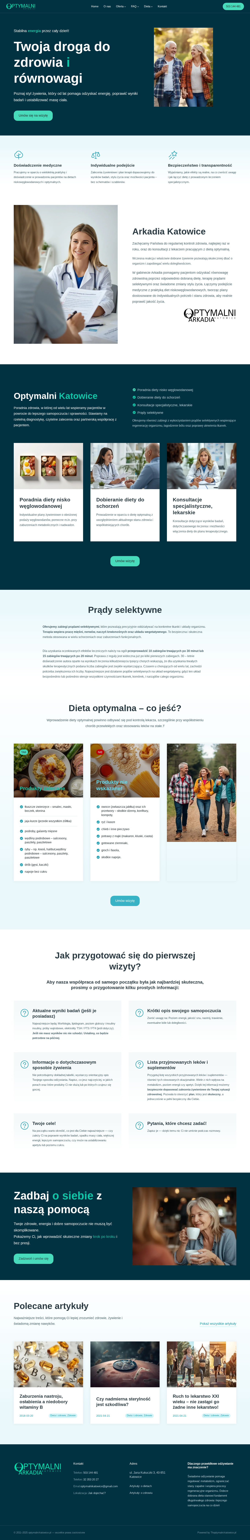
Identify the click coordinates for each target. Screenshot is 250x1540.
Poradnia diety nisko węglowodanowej (165, 390)
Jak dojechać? (97, 1493)
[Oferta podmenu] (125, 6)
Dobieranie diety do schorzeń (158, 397)
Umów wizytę (125, 561)
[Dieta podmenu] (152, 6)
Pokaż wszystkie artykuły (218, 1324)
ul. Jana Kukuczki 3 (142, 1472)
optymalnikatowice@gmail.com (99, 1486)
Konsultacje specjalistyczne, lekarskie (164, 405)
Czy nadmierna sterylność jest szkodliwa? (123, 1401)
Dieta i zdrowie (58, 1415)
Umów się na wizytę (33, 115)
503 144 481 (233, 6)
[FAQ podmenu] (138, 6)
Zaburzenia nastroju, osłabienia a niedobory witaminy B (44, 1402)
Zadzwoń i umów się (33, 1258)
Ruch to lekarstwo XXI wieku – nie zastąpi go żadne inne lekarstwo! (196, 1402)
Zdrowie (71, 1415)
